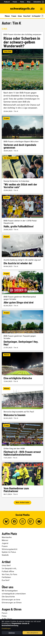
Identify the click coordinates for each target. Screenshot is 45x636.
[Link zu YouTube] (39, 521)
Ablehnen (12, 633)
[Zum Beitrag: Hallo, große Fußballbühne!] (22, 213)
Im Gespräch (36, 16)
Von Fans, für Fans (9, 574)
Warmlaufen (7, 537)
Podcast (7, 2)
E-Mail (4, 28)
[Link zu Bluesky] (6, 521)
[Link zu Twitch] (31, 521)
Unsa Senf (26, 16)
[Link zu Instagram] (22, 521)
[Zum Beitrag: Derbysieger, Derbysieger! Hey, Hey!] (22, 330)
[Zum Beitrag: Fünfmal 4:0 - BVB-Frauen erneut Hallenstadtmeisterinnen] (22, 442)
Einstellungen (6, 628)
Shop (28, 2)
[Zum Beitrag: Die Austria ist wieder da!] (22, 251)
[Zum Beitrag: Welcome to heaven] (22, 403)
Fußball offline (8, 571)
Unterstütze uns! (39, 2)
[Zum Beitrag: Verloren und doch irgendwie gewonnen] (22, 135)
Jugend (5, 543)
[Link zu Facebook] (14, 521)
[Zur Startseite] (22, 9)
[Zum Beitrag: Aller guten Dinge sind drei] (22, 290)
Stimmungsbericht (9, 549)
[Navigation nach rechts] (42, 16)
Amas (20, 16)
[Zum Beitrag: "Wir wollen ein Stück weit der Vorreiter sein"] (22, 174)
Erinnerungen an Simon (12, 602)
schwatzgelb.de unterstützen (14, 593)
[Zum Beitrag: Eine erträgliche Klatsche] (22, 368)
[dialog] (22, 627)
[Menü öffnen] (41, 9)
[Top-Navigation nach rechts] (42, 1)
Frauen (13, 16)
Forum (15, 2)
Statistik (5, 555)
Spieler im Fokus (9, 552)
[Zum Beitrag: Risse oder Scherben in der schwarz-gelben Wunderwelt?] (22, 73)
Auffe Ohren (7, 619)
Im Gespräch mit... (9, 568)
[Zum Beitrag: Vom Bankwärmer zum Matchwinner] (22, 479)
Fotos (22, 2)
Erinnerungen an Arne (11, 599)
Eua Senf (5, 580)
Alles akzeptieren (32, 633)
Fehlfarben (6, 577)
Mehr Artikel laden (22, 502)
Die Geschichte (8, 596)
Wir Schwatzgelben (10, 591)
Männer (7, 16)
